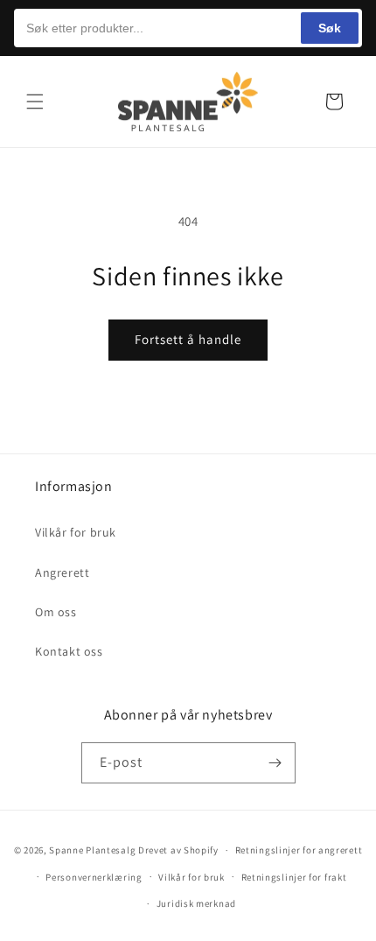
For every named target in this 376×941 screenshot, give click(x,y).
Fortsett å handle (188, 339)
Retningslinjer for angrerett (299, 850)
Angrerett (62, 572)
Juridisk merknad (196, 903)
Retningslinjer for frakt (294, 877)
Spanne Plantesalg (92, 850)
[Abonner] (275, 762)
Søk (329, 28)
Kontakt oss (69, 651)
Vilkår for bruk (75, 532)
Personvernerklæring (93, 877)
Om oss (56, 612)
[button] (35, 101)
